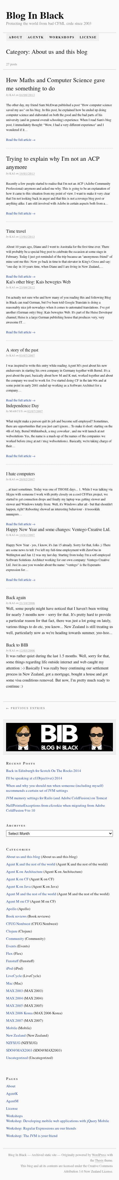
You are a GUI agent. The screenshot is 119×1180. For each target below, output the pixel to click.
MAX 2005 (14, 1005)
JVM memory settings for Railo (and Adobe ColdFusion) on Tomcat (56, 797)
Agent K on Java (18, 886)
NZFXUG (13, 1042)
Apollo (11, 908)
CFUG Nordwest (18, 923)
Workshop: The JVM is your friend (32, 1135)
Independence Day (22, 405)
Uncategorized (17, 1057)
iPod (9, 968)
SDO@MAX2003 (19, 1050)
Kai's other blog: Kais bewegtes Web (38, 282)
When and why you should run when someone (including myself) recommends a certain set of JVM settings (54, 788)
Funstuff (12, 960)
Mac (9, 983)
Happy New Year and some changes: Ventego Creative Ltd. (58, 529)
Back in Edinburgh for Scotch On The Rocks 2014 (43, 770)
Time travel (16, 231)
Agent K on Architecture (24, 871)
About (15, 37)
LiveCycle (14, 975)
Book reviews (16, 916)
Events (11, 945)
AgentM (12, 1100)
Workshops (61, 37)
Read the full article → (20, 139)
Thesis (99, 1160)
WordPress (99, 1154)
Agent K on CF (17, 878)
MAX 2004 (14, 998)
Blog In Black (35, 15)
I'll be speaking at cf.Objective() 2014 (34, 778)
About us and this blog (23, 856)
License (88, 37)
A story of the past (22, 350)
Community (15, 938)
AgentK (36, 37)
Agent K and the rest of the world (30, 864)
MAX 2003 (14, 990)
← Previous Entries (25, 708)
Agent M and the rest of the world (31, 893)
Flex (9, 953)
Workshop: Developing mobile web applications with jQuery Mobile (57, 1120)
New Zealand (16, 1035)
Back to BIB (17, 645)
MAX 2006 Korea (19, 1012)
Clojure (11, 931)
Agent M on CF (17, 901)
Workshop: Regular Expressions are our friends (41, 1128)
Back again (16, 597)
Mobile (11, 1027)
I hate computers (20, 473)
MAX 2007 (14, 1020)
